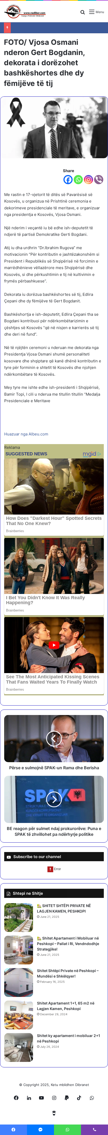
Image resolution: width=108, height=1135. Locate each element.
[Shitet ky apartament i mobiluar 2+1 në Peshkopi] (18, 1047)
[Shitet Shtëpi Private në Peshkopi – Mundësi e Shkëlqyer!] (18, 982)
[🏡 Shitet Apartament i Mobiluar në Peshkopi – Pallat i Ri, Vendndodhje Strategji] (18, 950)
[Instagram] (88, 179)
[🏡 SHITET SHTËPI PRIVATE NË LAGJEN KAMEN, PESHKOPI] (18, 917)
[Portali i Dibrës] (25, 11)
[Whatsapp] (78, 179)
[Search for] (82, 14)
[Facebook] (68, 179)
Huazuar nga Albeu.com (26, 434)
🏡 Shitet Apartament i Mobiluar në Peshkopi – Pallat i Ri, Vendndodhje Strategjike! (68, 943)
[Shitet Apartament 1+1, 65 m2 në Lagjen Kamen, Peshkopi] (18, 1015)
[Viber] (98, 179)
